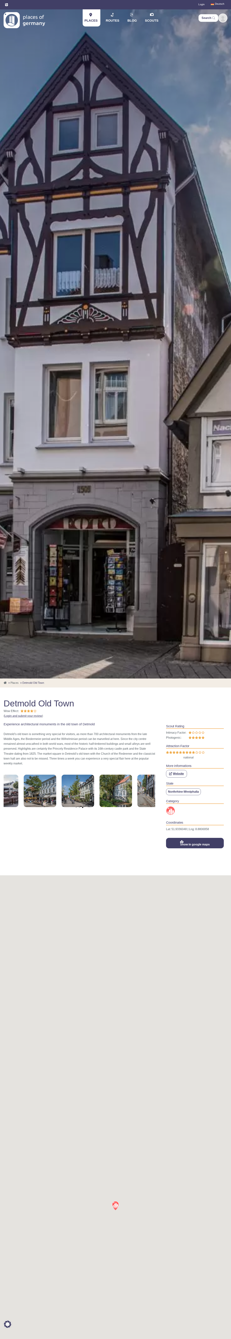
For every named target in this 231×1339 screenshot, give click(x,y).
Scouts (151, 20)
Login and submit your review (23, 715)
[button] (76, 807)
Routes (112, 20)
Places (91, 20)
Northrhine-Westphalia (183, 791)
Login (201, 4)
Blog (132, 20)
